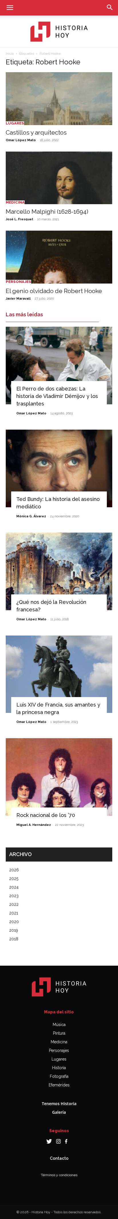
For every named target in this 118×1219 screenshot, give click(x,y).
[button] (10, 8)
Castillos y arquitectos (36, 132)
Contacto (59, 1158)
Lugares (15, 123)
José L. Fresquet (19, 219)
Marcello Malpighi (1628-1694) (47, 211)
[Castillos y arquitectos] (59, 98)
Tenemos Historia (59, 1103)
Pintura (59, 1033)
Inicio (10, 53)
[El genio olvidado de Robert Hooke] (59, 257)
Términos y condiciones (59, 1175)
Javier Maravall (18, 299)
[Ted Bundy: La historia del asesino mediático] (59, 468)
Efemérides (59, 1085)
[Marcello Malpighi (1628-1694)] (59, 178)
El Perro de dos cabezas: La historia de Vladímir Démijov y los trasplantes (57, 396)
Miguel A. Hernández (33, 825)
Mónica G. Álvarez (31, 516)
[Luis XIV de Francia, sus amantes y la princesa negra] (59, 674)
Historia (59, 1067)
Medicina (15, 202)
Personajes (18, 282)
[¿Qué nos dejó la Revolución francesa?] (59, 571)
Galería (59, 1112)
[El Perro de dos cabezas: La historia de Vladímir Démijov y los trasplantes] (59, 365)
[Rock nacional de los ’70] (59, 777)
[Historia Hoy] (59, 32)
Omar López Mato (21, 140)
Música (59, 1024)
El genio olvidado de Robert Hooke (54, 290)
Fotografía (59, 1076)
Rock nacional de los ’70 (45, 815)
